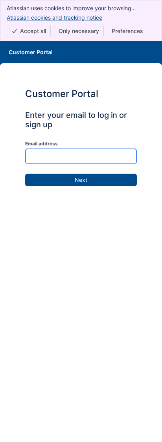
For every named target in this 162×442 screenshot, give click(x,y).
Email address (41, 144)
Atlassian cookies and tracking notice (54, 17)
